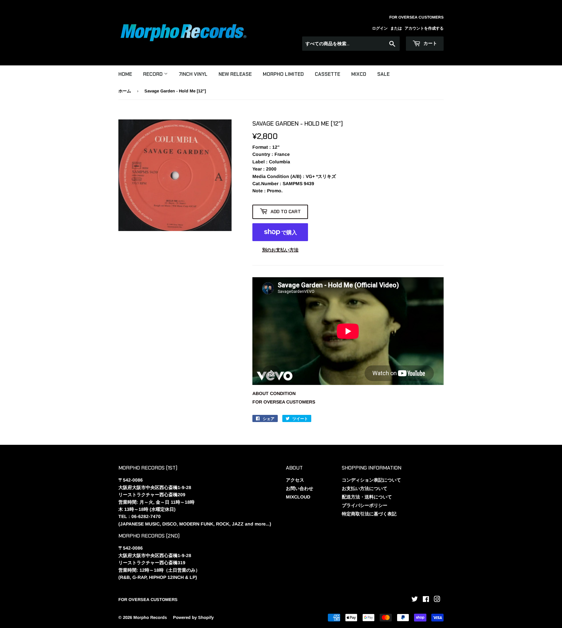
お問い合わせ (299, 488)
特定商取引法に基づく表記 (369, 513)
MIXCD (358, 74)
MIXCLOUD (298, 496)
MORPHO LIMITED (283, 74)
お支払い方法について (364, 488)
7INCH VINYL (193, 74)
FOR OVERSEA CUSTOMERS (283, 401)
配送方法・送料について (367, 496)
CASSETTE (327, 74)
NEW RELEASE (235, 74)
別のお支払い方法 (280, 250)
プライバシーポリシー (364, 505)
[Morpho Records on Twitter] (414, 600)
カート (429, 43)
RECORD (153, 74)
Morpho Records (150, 617)
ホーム (124, 91)
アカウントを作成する (424, 28)
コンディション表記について (371, 480)
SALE (383, 74)
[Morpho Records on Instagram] (437, 600)
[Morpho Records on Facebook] (425, 600)
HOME (125, 74)
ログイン (380, 28)
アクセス (295, 480)
